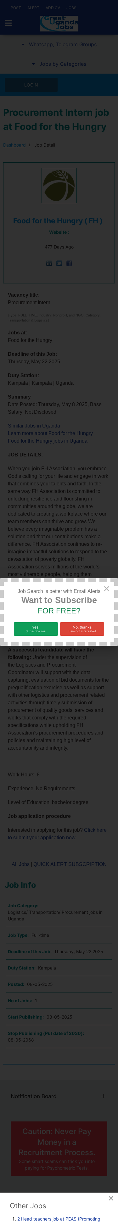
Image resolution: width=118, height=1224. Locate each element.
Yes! (36, 629)
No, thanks (82, 629)
